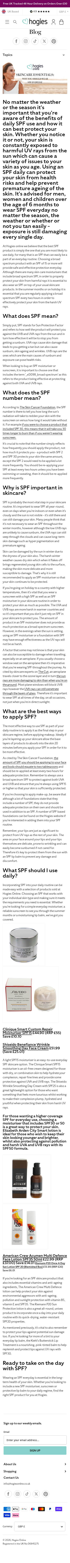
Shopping (10, 1471)
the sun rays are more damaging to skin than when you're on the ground (35, 680)
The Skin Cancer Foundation (37, 407)
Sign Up (35, 1450)
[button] (7, 22)
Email (6, 1431)
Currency (7, 1526)
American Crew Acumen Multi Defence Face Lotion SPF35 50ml (35, 1257)
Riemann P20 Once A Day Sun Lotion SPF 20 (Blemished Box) (34, 1265)
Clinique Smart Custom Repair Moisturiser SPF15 (28, 1031)
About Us (10, 1464)
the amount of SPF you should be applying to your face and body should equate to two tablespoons (34, 762)
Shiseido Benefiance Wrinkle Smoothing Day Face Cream (26, 1046)
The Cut (43, 672)
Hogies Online (19, 1540)
